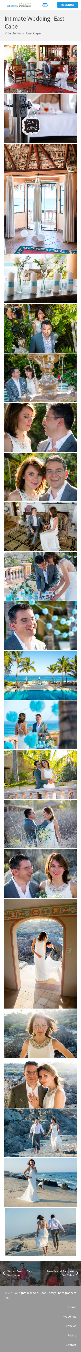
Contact (71, 1345)
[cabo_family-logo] (17, 5)
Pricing (72, 1335)
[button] (45, 5)
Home (72, 1307)
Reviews (71, 1326)
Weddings (69, 1316)
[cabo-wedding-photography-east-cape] (40, 69)
